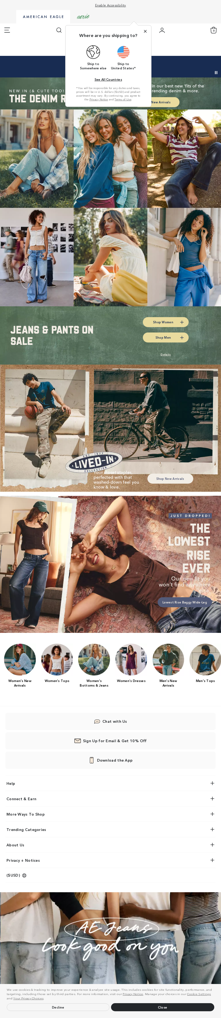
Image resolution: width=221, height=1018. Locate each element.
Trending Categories (26, 829)
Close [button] (162, 1007)
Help (10, 783)
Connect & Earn (21, 798)
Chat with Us (114, 721)
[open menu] (7, 30)
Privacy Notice (133, 994)
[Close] (145, 31)
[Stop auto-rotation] (216, 72)
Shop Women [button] (163, 322)
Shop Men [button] (163, 337)
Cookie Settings (199, 994)
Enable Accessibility (110, 5)
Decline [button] (58, 1007)
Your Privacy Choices (28, 998)
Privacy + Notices (23, 860)
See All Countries (108, 79)
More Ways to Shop (25, 814)
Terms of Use (123, 99)
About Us (15, 844)
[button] (45, 998)
